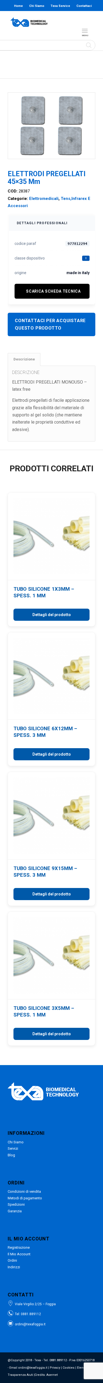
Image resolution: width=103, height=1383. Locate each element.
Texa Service (60, 6)
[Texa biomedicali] (29, 22)
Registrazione (19, 1247)
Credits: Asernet (46, 1375)
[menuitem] (86, 31)
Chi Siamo (36, 6)
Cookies (68, 1367)
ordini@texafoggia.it (30, 1324)
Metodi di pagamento (25, 1198)
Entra (60, 17)
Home (18, 6)
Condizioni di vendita (24, 1191)
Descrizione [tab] (24, 359)
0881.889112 (31, 1314)
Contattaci (84, 6)
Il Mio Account (19, 1254)
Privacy (55, 1367)
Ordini (12, 1260)
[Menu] (85, 31)
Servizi (13, 1148)
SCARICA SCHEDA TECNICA (53, 291)
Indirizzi (14, 1267)
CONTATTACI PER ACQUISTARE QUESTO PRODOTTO (50, 324)
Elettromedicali (44, 198)
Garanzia (15, 1211)
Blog (41, 17)
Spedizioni (16, 1204)
